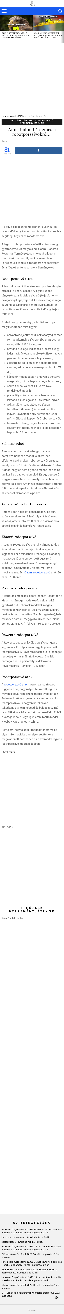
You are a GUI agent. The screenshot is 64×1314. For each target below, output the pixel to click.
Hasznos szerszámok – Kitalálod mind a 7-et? (25, 1237)
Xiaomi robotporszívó (37, 572)
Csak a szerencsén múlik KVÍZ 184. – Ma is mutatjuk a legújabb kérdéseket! (15, 35)
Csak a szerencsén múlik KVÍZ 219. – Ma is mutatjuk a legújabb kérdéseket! (48, 35)
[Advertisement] (32, 76)
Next (62, 29)
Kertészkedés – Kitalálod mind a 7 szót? (22, 1242)
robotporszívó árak (15, 684)
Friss (32, 5)
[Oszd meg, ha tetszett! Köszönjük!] (38, 150)
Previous (1, 29)
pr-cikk (8, 826)
